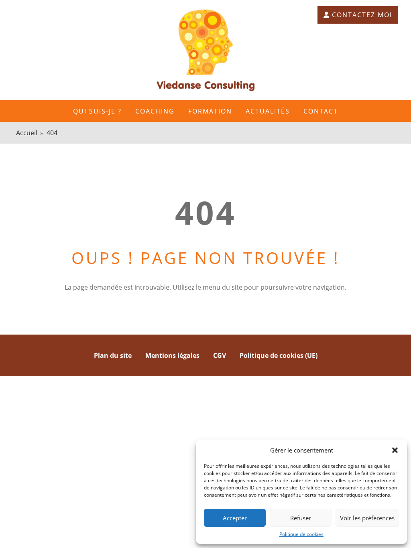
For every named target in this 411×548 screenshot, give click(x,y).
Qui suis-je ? (97, 111)
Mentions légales (172, 355)
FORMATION (210, 111)
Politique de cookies (301, 534)
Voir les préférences (367, 518)
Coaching (155, 111)
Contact (320, 111)
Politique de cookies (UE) (278, 355)
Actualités (268, 111)
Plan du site (113, 355)
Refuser (300, 518)
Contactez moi (362, 14)
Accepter (235, 518)
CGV (219, 355)
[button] (395, 450)
